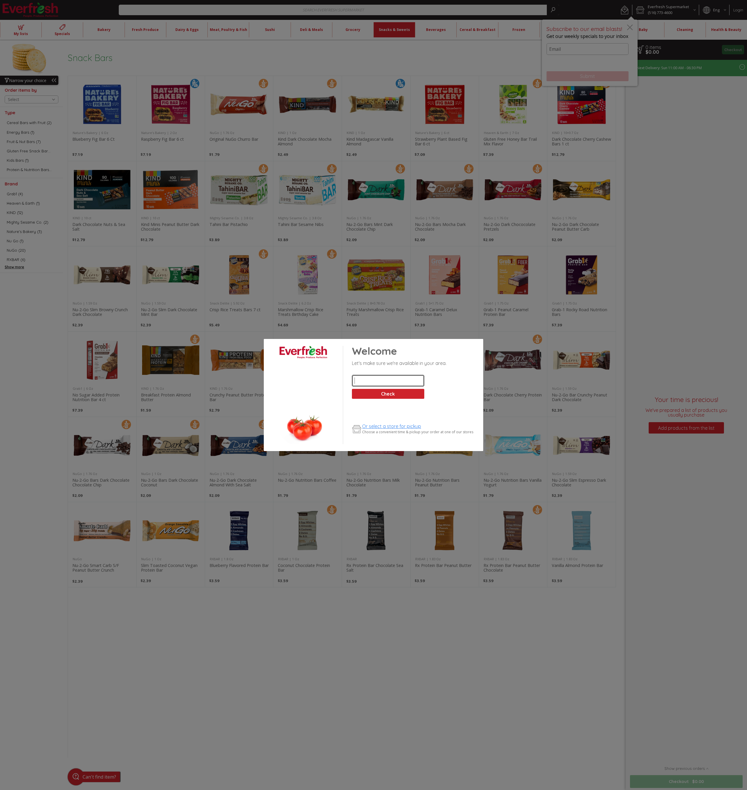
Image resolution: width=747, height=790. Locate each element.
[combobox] (388, 381)
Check (388, 394)
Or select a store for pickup (391, 426)
